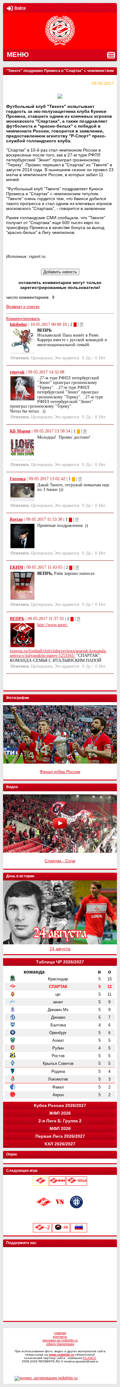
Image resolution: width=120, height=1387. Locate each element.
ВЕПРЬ (17, 618)
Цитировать (42, 358)
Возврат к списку (23, 306)
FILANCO (89, 1358)
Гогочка (18, 478)
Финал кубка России (60, 771)
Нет (102, 358)
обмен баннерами (60, 1344)
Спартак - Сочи (60, 860)
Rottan (16, 519)
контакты (60, 1336)
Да (88, 358)
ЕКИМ (16, 567)
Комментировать (23, 318)
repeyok (17, 372)
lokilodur (18, 324)
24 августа (60, 948)
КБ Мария (20, 431)
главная (60, 1333)
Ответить (19, 358)
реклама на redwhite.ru (60, 1340)
